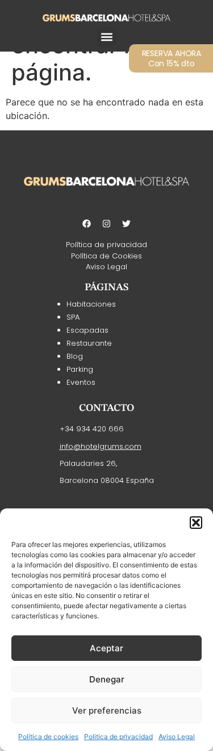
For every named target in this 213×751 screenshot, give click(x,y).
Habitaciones (91, 304)
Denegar (106, 679)
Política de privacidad (106, 244)
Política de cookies (48, 736)
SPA (73, 317)
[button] (196, 522)
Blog (74, 356)
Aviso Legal (176, 736)
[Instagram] (106, 223)
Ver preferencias (106, 710)
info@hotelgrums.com (100, 446)
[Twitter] (126, 223)
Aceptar (106, 648)
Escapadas (87, 330)
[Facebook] (86, 223)
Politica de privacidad (118, 736)
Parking (79, 369)
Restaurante (89, 343)
